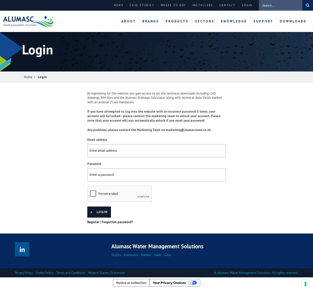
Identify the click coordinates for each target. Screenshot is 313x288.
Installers (202, 5)
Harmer (146, 255)
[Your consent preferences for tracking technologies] (306, 284)
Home (28, 77)
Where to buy (173, 5)
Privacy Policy (24, 273)
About (128, 21)
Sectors (204, 21)
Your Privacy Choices (169, 283)
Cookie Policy (44, 273)
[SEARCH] (307, 5)
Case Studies (142, 5)
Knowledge (234, 21)
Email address (97, 140)
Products (177, 21)
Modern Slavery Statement (106, 273)
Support (263, 21)
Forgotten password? (117, 222)
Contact (227, 5)
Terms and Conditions (70, 273)
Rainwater (131, 255)
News (118, 5)
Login (247, 5)
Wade (157, 255)
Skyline (116, 255)
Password (94, 164)
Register (93, 222)
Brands (150, 21)
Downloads (293, 21)
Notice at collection (131, 283)
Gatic (167, 255)
